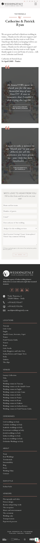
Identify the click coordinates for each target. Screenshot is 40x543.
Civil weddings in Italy (11, 422)
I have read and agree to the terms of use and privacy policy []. (20, 248)
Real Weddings (8, 457)
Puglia (5, 331)
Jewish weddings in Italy (12, 433)
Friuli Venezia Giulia (10, 340)
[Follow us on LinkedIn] (27, 290)
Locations (8, 320)
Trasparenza (28, 533)
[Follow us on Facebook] (12, 290)
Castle (5, 381)
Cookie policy (20, 533)
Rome (5, 345)
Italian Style (7, 487)
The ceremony (8, 513)
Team (5, 454)
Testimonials (7, 460)
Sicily (5, 357)
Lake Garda (7, 348)
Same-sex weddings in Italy (13, 439)
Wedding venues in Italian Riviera (15, 406)
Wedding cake (8, 516)
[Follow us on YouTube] (22, 290)
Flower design (8, 502)
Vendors (7, 493)
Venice (5, 337)
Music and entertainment (12, 510)
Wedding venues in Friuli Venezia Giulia (17, 409)
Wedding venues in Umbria (13, 403)
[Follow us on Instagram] (17, 290)
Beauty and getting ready (12, 505)
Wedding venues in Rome (12, 400)
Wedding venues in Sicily (12, 395)
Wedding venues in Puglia (12, 389)
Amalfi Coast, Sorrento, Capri (14, 334)
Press (5, 468)
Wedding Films (8, 471)
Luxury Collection (9, 375)
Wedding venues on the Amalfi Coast (16, 386)
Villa (5, 378)
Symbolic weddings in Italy (12, 427)
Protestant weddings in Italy (13, 430)
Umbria (6, 359)
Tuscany (6, 326)
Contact (6, 474)
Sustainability (8, 462)
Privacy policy (7, 249)
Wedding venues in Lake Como (14, 392)
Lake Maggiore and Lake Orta (14, 351)
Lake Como (7, 329)
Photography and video (11, 499)
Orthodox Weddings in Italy (13, 441)
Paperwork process (10, 521)
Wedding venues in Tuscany (13, 384)
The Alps (6, 362)
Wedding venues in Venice (12, 398)
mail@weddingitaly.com (18, 310)
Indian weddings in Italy (12, 436)
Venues (6, 370)
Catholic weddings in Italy (12, 425)
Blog (4, 465)
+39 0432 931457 (15, 302)
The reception (8, 507)
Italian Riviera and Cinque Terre (15, 354)
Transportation (8, 519)
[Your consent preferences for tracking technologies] (36, 539)
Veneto (5, 343)
